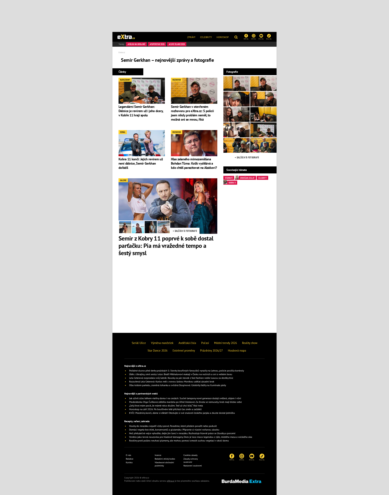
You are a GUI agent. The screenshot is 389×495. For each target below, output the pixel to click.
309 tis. (246, 39)
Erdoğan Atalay (247, 177)
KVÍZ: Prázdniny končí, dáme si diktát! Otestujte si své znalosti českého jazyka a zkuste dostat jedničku (182, 412)
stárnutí (229, 177)
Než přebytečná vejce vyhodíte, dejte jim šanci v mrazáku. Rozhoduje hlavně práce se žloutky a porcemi (182, 433)
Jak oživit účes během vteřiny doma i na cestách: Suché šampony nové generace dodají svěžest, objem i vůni (185, 398)
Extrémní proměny (184, 350)
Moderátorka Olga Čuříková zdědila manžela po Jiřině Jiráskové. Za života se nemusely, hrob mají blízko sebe (185, 401)
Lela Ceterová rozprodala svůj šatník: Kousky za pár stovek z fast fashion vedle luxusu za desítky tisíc (181, 377)
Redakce (129, 458)
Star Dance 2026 (157, 350)
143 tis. (253, 39)
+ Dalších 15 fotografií (247, 157)
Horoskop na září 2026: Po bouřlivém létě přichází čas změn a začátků (165, 409)
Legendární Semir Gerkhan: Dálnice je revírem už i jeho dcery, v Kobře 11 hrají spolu (141, 111)
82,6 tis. (269, 39)
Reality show (249, 343)
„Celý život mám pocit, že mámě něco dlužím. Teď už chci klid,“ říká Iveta (166, 405)
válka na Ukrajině (137, 44)
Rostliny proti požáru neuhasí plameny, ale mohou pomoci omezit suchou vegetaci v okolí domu (179, 440)
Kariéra (129, 462)
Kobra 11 (232, 182)
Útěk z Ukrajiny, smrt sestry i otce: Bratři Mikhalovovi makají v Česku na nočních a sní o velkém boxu (180, 374)
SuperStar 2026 (157, 44)
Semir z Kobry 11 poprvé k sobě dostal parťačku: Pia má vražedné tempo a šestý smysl (166, 245)
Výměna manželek (162, 343)
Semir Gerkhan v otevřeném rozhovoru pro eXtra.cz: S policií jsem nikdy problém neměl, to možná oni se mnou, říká (192, 113)
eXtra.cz (170, 480)
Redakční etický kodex (165, 458)
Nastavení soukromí (192, 465)
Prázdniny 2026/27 (211, 350)
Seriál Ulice (139, 343)
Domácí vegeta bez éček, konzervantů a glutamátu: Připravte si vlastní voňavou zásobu (174, 429)
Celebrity (206, 37)
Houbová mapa (237, 350)
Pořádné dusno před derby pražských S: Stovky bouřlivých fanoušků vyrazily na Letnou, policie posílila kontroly (186, 370)
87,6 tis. (261, 39)
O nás (128, 455)
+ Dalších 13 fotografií (185, 230)
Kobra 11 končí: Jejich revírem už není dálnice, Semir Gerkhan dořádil (141, 163)
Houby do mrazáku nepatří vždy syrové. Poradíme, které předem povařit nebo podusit (173, 425)
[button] (236, 37)
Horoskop (223, 37)
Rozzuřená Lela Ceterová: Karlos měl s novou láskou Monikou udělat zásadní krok (171, 381)
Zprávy (191, 37)
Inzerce (158, 455)
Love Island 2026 (177, 44)
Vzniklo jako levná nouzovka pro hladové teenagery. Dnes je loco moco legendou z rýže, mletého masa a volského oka (190, 436)
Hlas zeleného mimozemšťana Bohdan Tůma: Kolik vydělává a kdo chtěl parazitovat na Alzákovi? (194, 163)
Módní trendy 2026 (225, 343)
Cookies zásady (190, 455)
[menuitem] (191, 37)
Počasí (205, 343)
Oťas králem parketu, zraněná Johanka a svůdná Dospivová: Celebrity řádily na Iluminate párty (177, 385)
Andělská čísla (187, 343)
